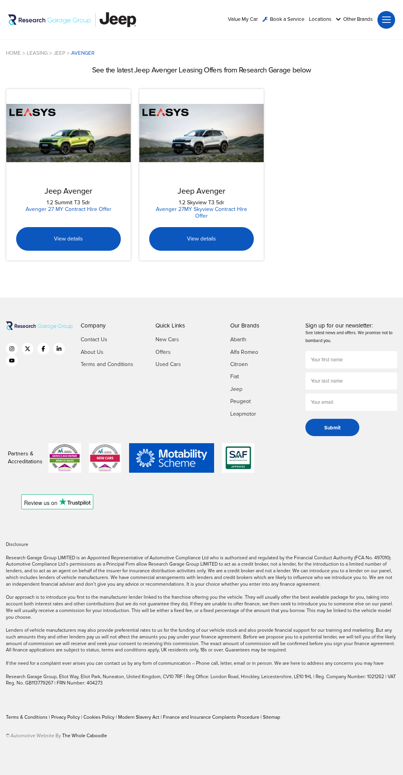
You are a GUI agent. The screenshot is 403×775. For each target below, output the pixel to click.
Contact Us (94, 339)
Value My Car (243, 19)
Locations (320, 19)
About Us (92, 352)
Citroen (239, 364)
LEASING (37, 53)
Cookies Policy (99, 717)
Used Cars (168, 364)
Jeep (236, 389)
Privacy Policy (66, 717)
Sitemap (271, 717)
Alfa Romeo (244, 352)
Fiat (234, 376)
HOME (13, 53)
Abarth (238, 339)
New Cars (167, 339)
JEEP (59, 53)
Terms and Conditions (107, 364)
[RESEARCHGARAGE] (49, 19)
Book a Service (287, 19)
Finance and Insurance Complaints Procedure (212, 717)
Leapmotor (243, 414)
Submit (332, 428)
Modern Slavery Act (139, 717)
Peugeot (240, 401)
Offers (163, 352)
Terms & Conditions (27, 717)
